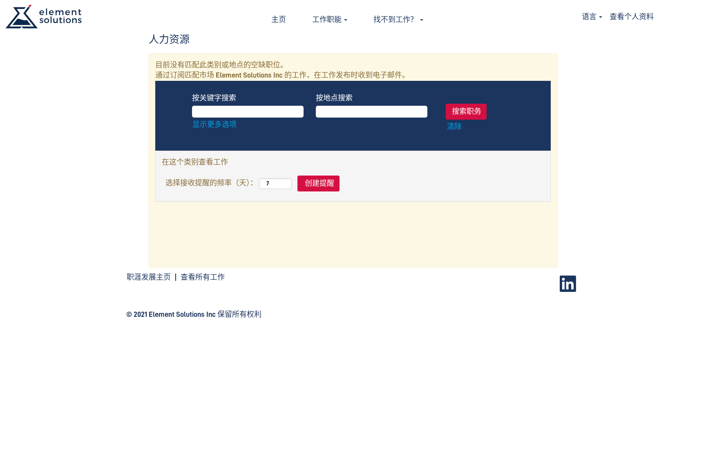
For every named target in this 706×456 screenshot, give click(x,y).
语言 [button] (590, 16)
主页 (278, 19)
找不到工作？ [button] (396, 19)
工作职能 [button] (327, 19)
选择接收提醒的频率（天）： (211, 183)
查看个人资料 (632, 16)
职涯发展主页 (149, 277)
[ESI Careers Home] (43, 17)
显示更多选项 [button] (214, 124)
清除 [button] (454, 126)
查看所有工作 (203, 277)
